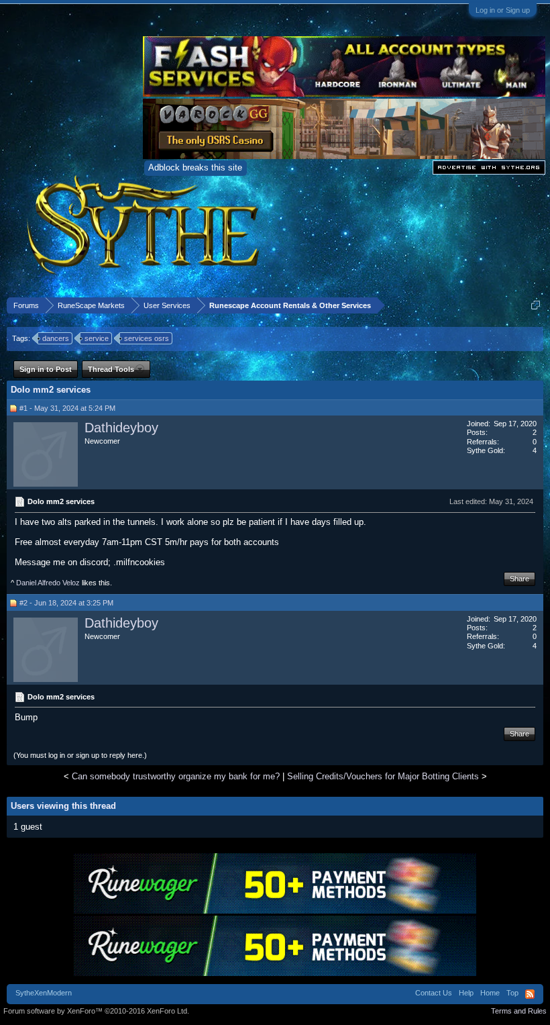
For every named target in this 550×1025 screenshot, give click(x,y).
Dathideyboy (121, 427)
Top (512, 993)
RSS (530, 994)
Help (466, 993)
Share (519, 579)
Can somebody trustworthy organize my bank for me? (176, 776)
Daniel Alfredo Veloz (48, 583)
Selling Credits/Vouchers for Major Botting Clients (383, 776)
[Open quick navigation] (535, 305)
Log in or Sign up (503, 10)
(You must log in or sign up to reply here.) (80, 755)
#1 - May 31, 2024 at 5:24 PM (67, 408)
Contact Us (433, 993)
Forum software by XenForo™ (96, 1011)
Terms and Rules (519, 1011)
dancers (55, 338)
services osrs (146, 338)
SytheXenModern (43, 993)
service (97, 338)
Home (490, 993)
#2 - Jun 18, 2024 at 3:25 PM (66, 603)
